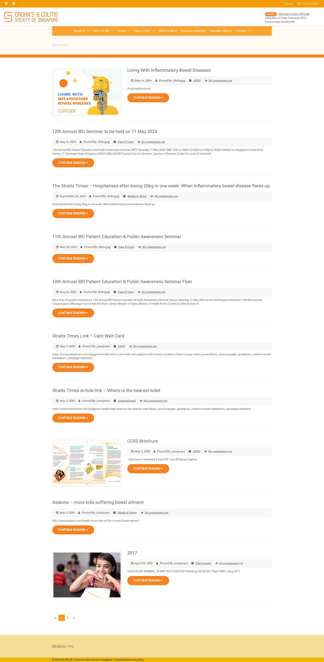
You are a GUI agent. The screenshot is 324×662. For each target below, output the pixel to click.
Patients (241, 31)
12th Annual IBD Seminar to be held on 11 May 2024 (104, 131)
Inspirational (127, 401)
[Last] (74, 618)
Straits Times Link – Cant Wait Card (88, 336)
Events (122, 31)
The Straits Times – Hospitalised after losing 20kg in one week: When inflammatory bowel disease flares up (161, 186)
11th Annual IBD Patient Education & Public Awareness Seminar (116, 236)
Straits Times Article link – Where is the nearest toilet (106, 390)
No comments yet (220, 80)
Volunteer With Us (220, 31)
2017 (132, 553)
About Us (79, 31)
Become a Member (193, 31)
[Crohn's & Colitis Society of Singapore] (54, 17)
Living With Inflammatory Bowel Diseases (169, 70)
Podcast (288, 3)
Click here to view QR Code (294, 14)
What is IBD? (142, 31)
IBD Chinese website (308, 3)
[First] (55, 618)
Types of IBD (101, 31)
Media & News (167, 31)
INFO (196, 80)
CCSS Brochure (142, 441)
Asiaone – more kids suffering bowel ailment (98, 502)
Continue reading (146, 97)
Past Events (125, 142)
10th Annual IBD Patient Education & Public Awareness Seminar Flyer (122, 281)
